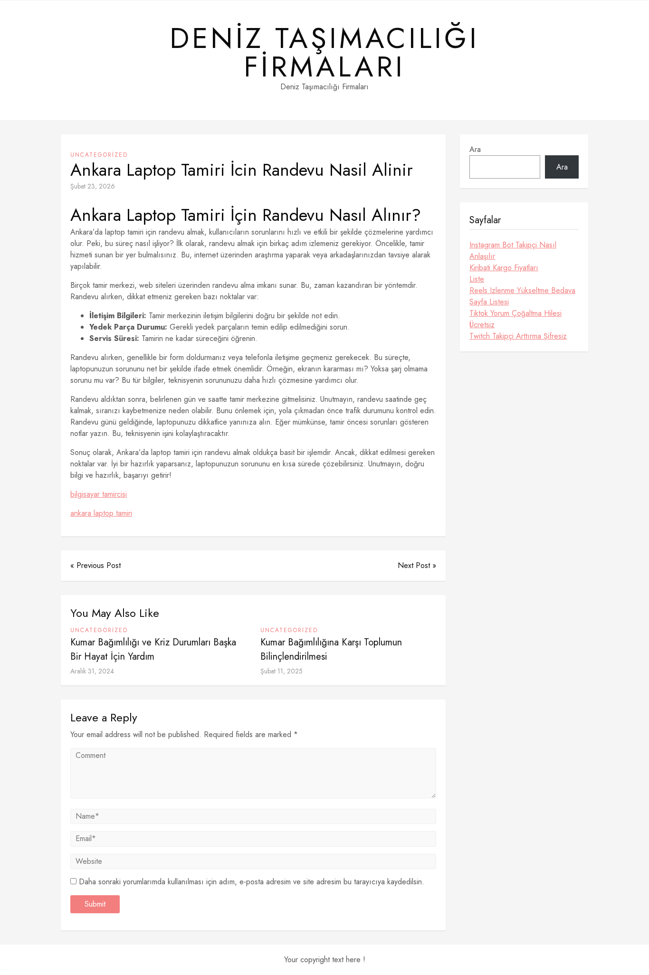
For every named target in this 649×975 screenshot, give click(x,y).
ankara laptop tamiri (101, 513)
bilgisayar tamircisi (98, 494)
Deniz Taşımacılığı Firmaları (324, 52)
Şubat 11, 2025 (281, 671)
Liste (476, 279)
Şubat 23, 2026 (92, 186)
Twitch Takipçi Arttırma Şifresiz (518, 336)
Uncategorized (99, 155)
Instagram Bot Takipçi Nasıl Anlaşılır (512, 250)
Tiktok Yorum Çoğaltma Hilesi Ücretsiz (515, 319)
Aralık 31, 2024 (92, 671)
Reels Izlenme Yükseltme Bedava (522, 290)
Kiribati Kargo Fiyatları (503, 267)
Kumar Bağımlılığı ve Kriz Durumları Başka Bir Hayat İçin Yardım (153, 649)
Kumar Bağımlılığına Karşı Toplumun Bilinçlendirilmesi (331, 649)
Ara (475, 149)
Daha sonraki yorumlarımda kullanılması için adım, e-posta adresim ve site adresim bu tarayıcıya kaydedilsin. (251, 881)
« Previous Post (95, 565)
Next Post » (417, 565)
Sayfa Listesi (489, 301)
